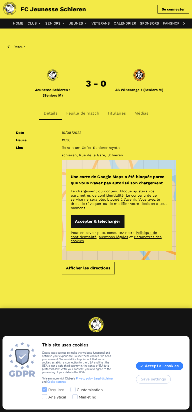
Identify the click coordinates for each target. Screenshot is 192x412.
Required (56, 389)
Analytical (57, 397)
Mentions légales (113, 237)
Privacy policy (84, 378)
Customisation (90, 389)
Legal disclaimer (103, 378)
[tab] (20, 24)
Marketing (87, 397)
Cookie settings (56, 382)
